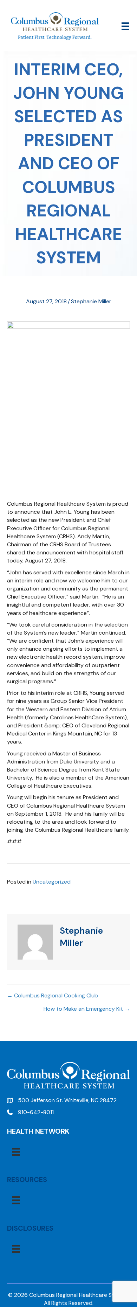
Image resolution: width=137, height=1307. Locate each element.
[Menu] (125, 26)
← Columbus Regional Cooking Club (52, 995)
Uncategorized (52, 881)
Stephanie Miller (91, 301)
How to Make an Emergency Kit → (87, 1008)
